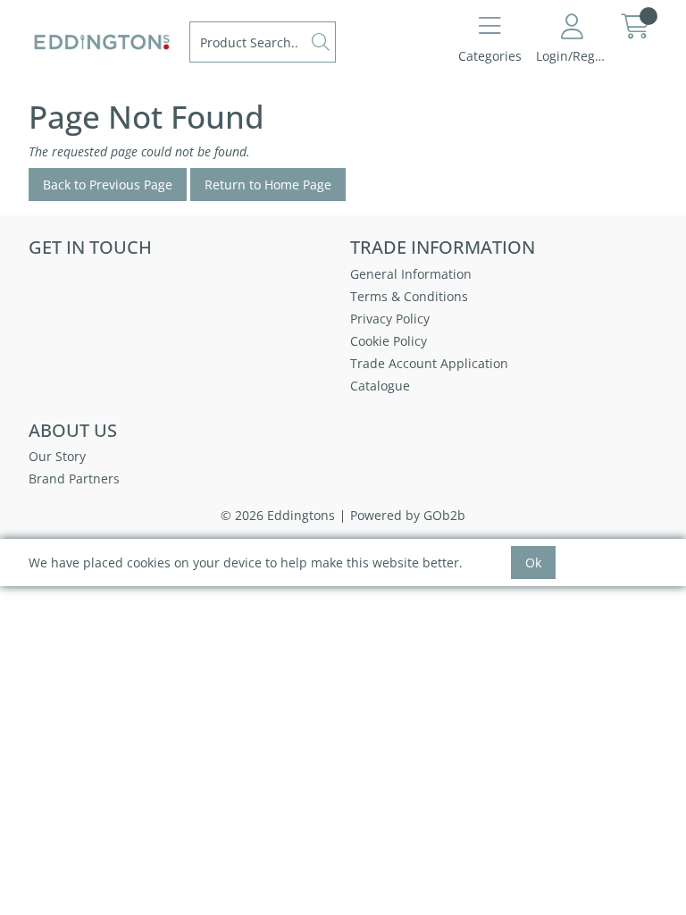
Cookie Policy (388, 340)
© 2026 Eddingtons (278, 515)
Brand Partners (74, 478)
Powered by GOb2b (407, 515)
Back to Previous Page (107, 184)
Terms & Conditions (409, 296)
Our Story (57, 456)
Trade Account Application (429, 363)
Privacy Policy (390, 318)
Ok (533, 562)
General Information (411, 273)
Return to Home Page (268, 184)
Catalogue (380, 385)
